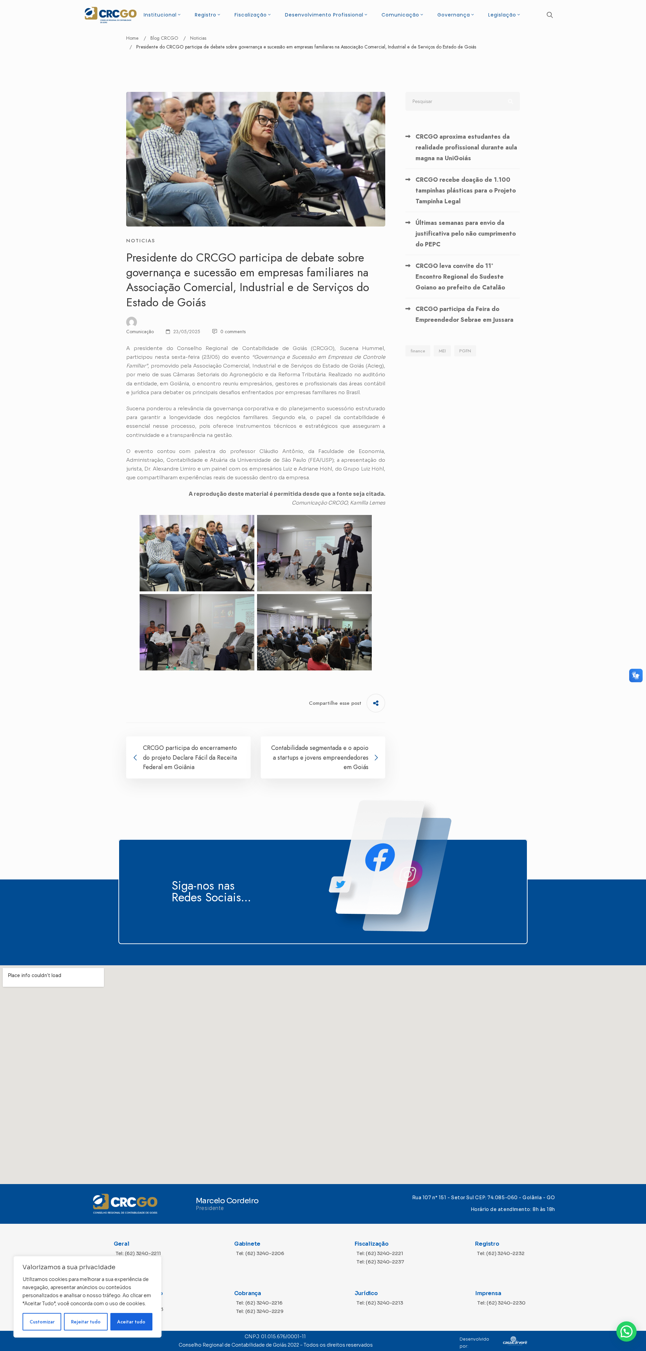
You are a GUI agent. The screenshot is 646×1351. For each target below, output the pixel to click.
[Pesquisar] (462, 101)
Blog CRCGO (164, 38)
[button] (626, 1331)
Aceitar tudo (131, 1321)
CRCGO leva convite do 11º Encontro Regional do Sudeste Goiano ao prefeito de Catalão (460, 277)
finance (417, 351)
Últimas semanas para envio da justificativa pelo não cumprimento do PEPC (466, 233)
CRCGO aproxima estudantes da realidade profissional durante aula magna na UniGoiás (466, 147)
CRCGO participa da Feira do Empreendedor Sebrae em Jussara (464, 314)
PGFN (465, 351)
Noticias (198, 38)
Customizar (42, 1321)
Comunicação (140, 331)
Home (132, 38)
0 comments (233, 331)
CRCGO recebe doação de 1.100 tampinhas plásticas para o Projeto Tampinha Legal (466, 190)
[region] (87, 1297)
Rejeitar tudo (86, 1321)
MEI (442, 351)
